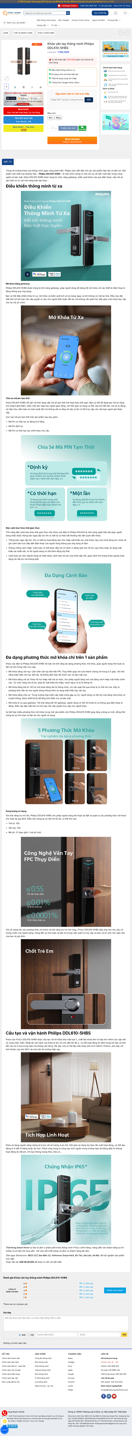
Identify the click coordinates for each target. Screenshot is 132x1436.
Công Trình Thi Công (122, 6)
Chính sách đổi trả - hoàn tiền (14, 1366)
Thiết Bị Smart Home (23, 33)
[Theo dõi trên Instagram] (108, 1396)
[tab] (8, 162)
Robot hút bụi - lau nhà (44, 1386)
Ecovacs (71, 1378)
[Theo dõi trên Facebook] (103, 1396)
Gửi (124, 1335)
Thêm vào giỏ (68, 128)
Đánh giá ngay (115, 1290)
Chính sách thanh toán (11, 1358)
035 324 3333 (116, 1382)
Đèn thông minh (41, 1362)
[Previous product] (127, 32)
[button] (116, 13)
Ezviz (70, 1366)
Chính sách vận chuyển (11, 1370)
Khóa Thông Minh (46, 33)
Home (5, 33)
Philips (81, 929)
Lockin (70, 1386)
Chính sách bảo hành (10, 1362)
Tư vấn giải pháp (105, 6)
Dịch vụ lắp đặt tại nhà (10, 1382)
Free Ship (82, 129)
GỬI (89, 100)
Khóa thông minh (42, 1366)
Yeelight (71, 1362)
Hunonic (71, 1382)
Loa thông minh (41, 1382)
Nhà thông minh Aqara (46, 20)
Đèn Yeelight (63, 20)
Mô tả (8, 161)
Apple (70, 1370)
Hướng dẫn (41, 25)
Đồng (58, 118)
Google (71, 1374)
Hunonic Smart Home (80, 20)
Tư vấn (54, 25)
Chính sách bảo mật (10, 1378)
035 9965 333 (114, 1370)
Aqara (70, 1358)
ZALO (4, 1430)
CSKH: (88, 6)
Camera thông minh (43, 1370)
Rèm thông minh (41, 1374)
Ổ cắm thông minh (42, 1378)
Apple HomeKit (98, 20)
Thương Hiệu (112, 20)
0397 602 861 (120, 1374)
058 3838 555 (113, 1366)
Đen (50, 118)
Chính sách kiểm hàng (11, 1374)
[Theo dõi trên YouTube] (114, 1396)
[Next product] (121, 32)
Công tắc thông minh (43, 1358)
